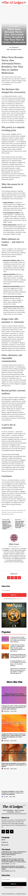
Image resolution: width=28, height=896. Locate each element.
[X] (12, 577)
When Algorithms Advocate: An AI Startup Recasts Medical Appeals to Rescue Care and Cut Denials (20, 524)
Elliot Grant (15, 47)
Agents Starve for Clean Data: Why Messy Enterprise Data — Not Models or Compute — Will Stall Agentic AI (18, 671)
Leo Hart (6, 796)
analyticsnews (14, 26)
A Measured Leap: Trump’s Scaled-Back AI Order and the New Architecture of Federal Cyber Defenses (18, 639)
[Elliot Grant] (14, 538)
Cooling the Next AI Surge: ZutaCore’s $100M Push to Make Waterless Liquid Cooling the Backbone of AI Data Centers (17, 648)
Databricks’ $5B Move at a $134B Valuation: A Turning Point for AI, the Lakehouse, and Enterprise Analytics (7, 525)
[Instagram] (3, 831)
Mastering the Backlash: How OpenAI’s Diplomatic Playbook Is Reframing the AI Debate (18, 656)
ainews (3, 856)
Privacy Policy (19, 598)
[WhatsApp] (19, 577)
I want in (13, 595)
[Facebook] (8, 577)
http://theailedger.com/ (14, 546)
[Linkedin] (7, 831)
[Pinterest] (15, 577)
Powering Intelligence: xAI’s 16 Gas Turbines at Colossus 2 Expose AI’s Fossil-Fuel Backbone (18, 663)
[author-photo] (3, 711)
